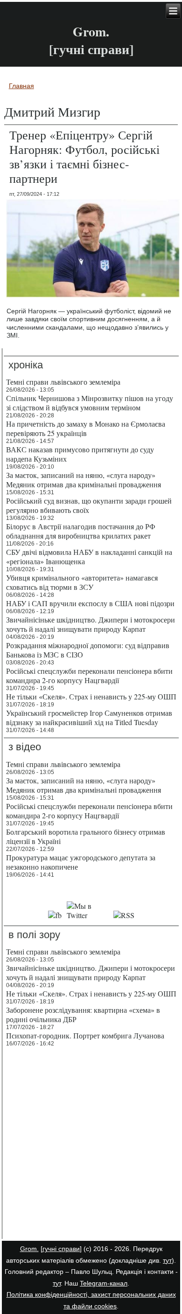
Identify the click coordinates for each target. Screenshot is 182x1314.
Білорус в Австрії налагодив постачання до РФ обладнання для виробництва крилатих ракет (80, 530)
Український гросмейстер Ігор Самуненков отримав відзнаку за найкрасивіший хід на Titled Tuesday (89, 717)
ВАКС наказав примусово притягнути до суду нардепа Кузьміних (80, 453)
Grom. (91, 31)
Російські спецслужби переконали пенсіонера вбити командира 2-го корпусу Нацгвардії (89, 675)
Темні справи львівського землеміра (63, 382)
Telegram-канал (103, 1283)
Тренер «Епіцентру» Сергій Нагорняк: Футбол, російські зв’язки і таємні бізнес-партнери (84, 157)
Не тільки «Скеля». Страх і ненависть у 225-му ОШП (91, 696)
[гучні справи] (61, 1248)
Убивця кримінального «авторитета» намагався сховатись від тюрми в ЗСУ (82, 582)
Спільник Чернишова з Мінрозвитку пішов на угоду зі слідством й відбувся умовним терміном (89, 402)
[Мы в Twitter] (87, 915)
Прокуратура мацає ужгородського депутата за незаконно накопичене (80, 861)
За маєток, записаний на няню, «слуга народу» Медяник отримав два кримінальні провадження (83, 479)
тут (167, 1260)
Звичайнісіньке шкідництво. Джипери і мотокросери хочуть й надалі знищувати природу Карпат (90, 624)
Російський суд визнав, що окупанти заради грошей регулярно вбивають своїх (89, 505)
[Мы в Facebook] (55, 915)
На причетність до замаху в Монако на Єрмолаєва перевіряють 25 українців (85, 428)
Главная (21, 86)
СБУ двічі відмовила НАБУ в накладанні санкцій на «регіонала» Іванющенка (89, 556)
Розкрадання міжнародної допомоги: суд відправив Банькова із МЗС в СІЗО (87, 649)
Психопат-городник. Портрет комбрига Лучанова (85, 1035)
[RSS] (124, 915)
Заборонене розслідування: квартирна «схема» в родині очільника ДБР (83, 1014)
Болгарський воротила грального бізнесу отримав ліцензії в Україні (85, 836)
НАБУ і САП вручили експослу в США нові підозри (90, 603)
